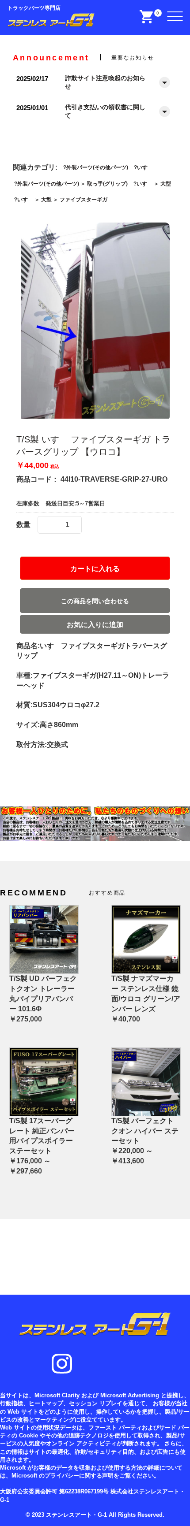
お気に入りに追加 (95, 624)
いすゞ (145, 167)
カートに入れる (95, 568)
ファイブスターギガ (83, 200)
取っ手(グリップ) (107, 184)
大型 (165, 184)
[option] (95, 322)
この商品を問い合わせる (95, 601)
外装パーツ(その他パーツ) (97, 167)
